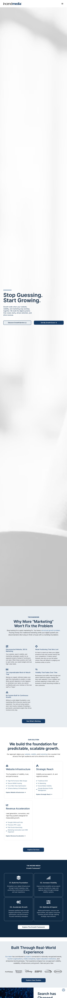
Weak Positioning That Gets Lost (46, 649)
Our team (8, 956)
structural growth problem (51, 630)
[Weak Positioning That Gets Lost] (36, 646)
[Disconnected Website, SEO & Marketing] (7, 646)
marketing (43, 754)
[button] (62, 3)
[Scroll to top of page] (63, 990)
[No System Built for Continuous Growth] (7, 692)
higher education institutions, (46, 959)
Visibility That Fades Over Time (46, 672)
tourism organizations (15, 959)
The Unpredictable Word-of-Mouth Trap (18, 673)
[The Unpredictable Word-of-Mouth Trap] (7, 669)
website (27, 754)
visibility (33, 754)
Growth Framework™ (33, 868)
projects (28, 956)
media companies (29, 959)
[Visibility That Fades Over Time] (36, 669)
